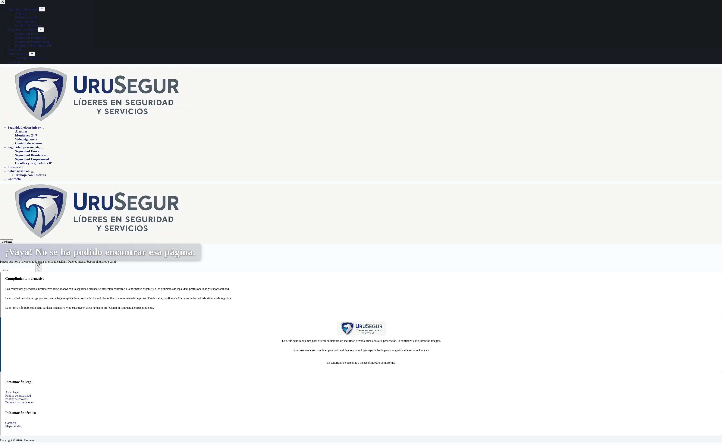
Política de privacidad (18, 395)
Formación (15, 167)
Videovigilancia (26, 139)
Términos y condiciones (19, 402)
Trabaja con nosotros (30, 175)
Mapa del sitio (13, 426)
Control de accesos (28, 143)
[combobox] (17, 270)
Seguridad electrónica (23, 127)
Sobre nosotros (18, 171)
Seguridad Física (27, 151)
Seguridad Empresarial (32, 159)
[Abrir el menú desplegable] (42, 128)
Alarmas (21, 131)
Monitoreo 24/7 (26, 135)
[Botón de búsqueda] (39, 267)
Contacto (14, 179)
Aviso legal (12, 392)
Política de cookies (16, 399)
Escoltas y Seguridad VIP (33, 163)
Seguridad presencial (23, 147)
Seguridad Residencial (31, 155)
